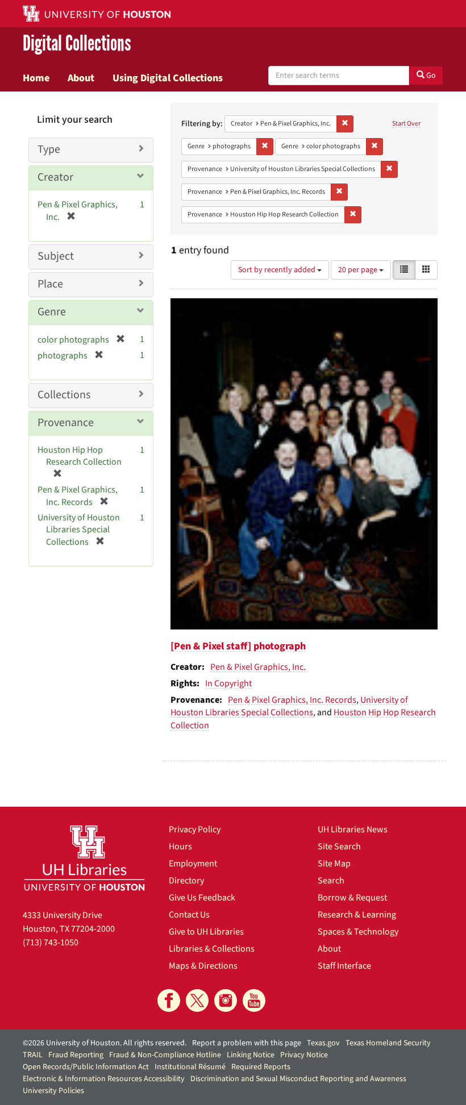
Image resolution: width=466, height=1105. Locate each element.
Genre (52, 312)
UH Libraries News (353, 829)
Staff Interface (344, 966)
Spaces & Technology (358, 931)
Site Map (334, 863)
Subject (56, 256)
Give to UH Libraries (206, 931)
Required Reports (260, 1067)
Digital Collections (77, 43)
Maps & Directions (203, 966)
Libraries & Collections (212, 949)
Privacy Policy (194, 829)
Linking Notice (250, 1055)
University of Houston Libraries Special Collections (289, 706)
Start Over (406, 123)
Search (331, 880)
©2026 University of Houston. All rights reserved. (104, 1043)
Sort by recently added (277, 270)
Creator (55, 177)
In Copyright (228, 683)
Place (50, 284)
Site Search (339, 846)
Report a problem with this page (246, 1043)
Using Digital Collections (168, 77)
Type (49, 149)
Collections (64, 395)
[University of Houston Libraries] (84, 857)
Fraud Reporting (75, 1055)
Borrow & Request (352, 897)
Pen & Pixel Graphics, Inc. (258, 667)
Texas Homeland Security (388, 1043)
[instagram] (225, 1000)
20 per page (358, 270)
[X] (197, 1000)
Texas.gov (323, 1043)
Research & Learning (357, 914)
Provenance (66, 423)
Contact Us (189, 914)
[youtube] (254, 1000)
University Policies (53, 1090)
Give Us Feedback (202, 897)
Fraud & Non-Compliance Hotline (165, 1055)
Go (430, 75)
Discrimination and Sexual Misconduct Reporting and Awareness (298, 1079)
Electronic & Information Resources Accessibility (104, 1079)
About (81, 77)
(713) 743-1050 (50, 942)
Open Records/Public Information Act (86, 1067)
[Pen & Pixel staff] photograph (238, 646)
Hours (180, 846)
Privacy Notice (304, 1055)
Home (36, 77)
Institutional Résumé (190, 1067)
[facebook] (168, 1000)
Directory (186, 880)
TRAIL (33, 1055)
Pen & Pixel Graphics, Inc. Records (292, 700)
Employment (193, 863)
